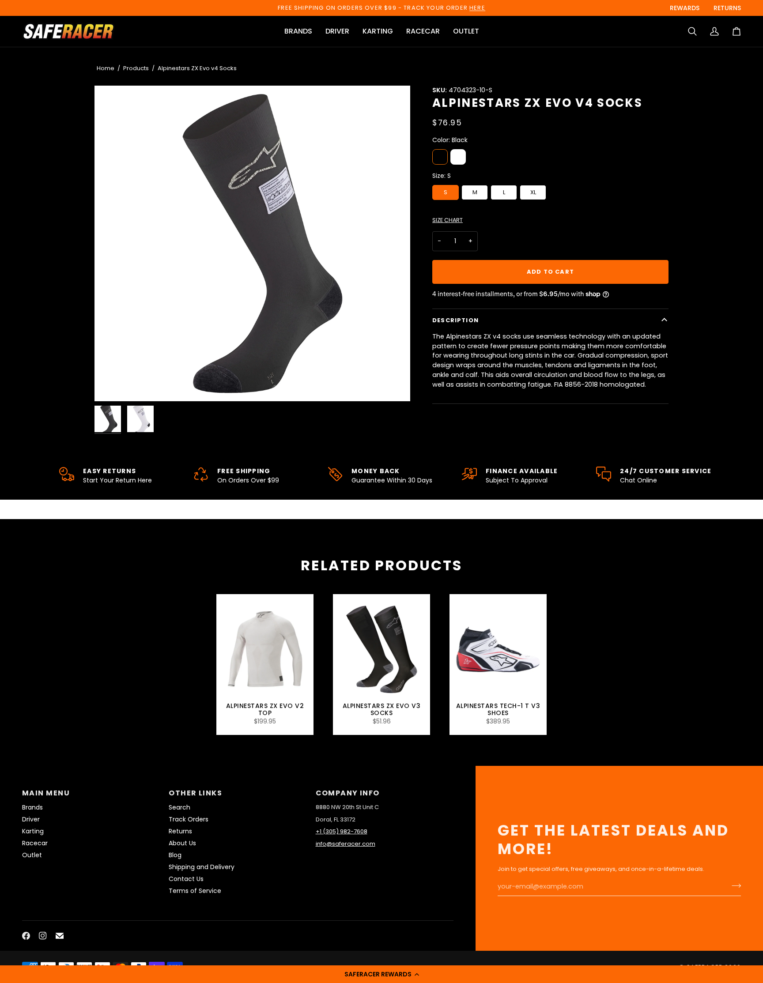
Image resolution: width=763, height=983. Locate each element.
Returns (180, 831)
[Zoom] (252, 243)
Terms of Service (195, 890)
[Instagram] (43, 936)
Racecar (35, 843)
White (458, 157)
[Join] (733, 885)
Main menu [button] (46, 793)
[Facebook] (26, 936)
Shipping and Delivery (201, 866)
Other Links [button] (195, 793)
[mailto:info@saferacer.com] (60, 936)
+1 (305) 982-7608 (341, 831)
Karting (33, 831)
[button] (381, 974)
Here (477, 8)
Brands (32, 807)
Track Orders (188, 819)
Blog (175, 855)
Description (455, 320)
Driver (31, 819)
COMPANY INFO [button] (348, 793)
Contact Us (186, 878)
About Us (182, 843)
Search (179, 807)
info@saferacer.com (345, 844)
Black (440, 157)
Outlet (32, 855)
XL (533, 192)
